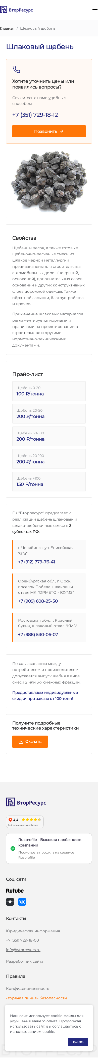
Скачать (33, 741)
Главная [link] (7, 28)
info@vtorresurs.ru (23, 949)
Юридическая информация (33, 930)
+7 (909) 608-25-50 (38, 601)
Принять (78, 1042)
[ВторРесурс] (23, 10)
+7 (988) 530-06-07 (38, 634)
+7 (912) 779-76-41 (36, 561)
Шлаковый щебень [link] (37, 28)
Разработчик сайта (24, 961)
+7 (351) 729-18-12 (35, 114)
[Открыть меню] (95, 10)
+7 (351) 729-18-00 (22, 940)
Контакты (16, 918)
